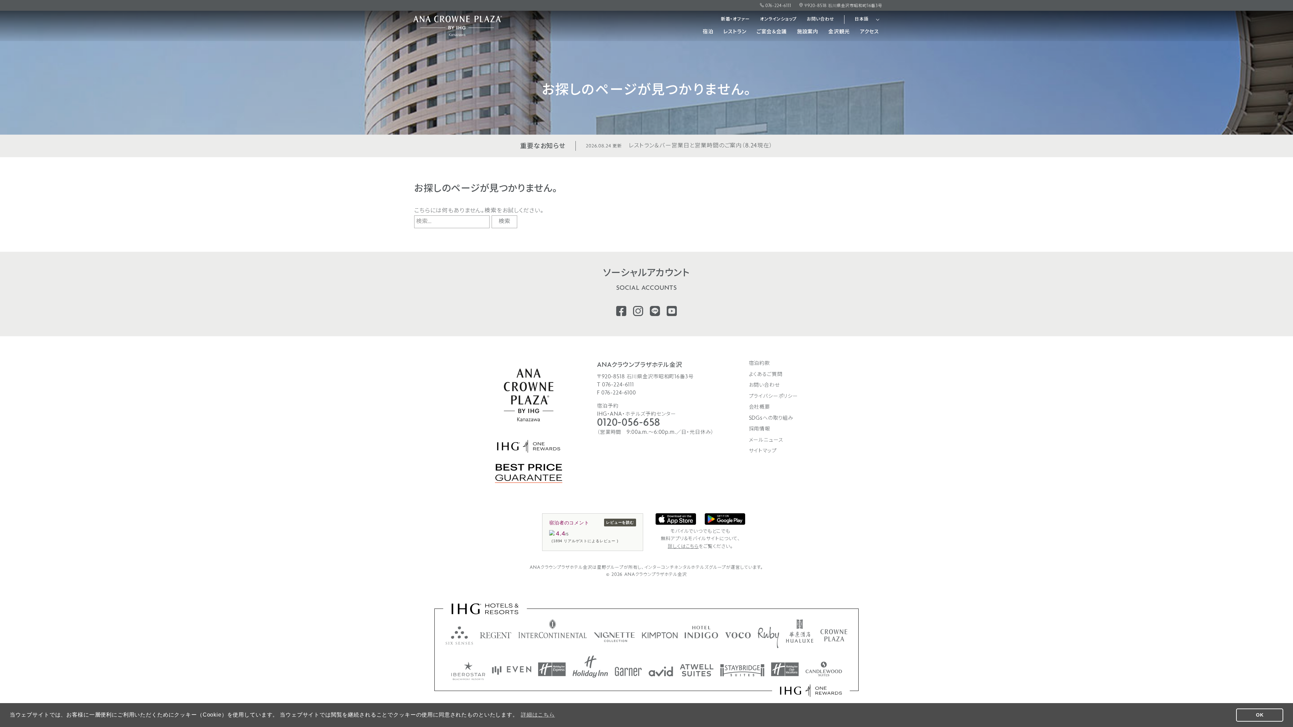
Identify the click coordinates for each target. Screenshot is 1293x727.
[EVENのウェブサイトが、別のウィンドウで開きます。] (511, 670)
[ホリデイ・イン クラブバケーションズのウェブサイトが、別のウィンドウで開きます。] (785, 669)
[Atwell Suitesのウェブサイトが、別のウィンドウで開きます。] (697, 670)
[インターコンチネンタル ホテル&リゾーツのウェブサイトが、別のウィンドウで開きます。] (552, 628)
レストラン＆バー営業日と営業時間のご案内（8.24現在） (679, 145)
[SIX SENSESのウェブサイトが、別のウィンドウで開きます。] (459, 635)
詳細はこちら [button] (538, 715)
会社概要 (759, 407)
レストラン (734, 32)
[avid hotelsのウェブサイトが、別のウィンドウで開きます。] (661, 671)
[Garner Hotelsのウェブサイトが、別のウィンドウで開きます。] (628, 671)
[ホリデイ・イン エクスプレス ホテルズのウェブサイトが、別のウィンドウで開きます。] (552, 669)
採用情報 (759, 429)
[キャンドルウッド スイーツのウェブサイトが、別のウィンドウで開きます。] (823, 669)
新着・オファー (735, 19)
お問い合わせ (820, 19)
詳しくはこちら (683, 547)
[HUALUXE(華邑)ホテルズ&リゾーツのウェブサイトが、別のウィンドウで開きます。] (800, 631)
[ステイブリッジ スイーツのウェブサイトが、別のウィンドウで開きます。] (742, 670)
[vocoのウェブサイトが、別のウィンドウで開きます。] (738, 635)
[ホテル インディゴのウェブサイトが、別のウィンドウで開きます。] (701, 632)
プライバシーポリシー (773, 396)
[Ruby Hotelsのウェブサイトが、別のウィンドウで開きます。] (768, 637)
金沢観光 (839, 32)
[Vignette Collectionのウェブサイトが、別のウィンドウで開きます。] (614, 637)
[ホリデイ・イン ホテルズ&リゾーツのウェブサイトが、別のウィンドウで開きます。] (590, 666)
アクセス (869, 32)
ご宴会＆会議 (772, 32)
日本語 (862, 19)
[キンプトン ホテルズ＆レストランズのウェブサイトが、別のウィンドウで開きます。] (660, 635)
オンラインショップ (778, 19)
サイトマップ (763, 451)
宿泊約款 (759, 363)
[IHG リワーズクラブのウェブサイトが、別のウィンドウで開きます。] (811, 690)
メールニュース (766, 440)
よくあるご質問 (766, 375)
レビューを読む (620, 522)
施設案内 (807, 32)
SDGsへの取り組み (771, 418)
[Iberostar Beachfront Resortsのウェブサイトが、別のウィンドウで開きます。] (468, 671)
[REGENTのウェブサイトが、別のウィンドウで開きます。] (495, 635)
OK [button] (1260, 715)
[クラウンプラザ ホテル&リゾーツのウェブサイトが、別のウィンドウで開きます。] (834, 635)
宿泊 (708, 32)
